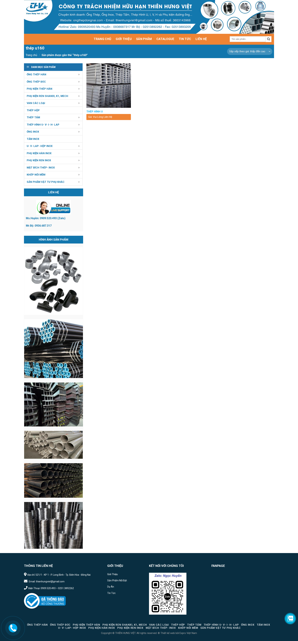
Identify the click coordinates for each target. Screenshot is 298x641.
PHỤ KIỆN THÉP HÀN (39, 88)
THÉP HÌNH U (94, 111)
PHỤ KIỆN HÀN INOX (39, 153)
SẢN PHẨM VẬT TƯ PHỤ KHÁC (45, 181)
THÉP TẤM (33, 117)
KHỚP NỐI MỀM (36, 174)
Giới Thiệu (124, 39)
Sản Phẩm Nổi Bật (117, 580)
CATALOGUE (165, 39)
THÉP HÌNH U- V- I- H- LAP (43, 124)
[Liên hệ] (13, 627)
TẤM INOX (33, 139)
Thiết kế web (168, 633)
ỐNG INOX (33, 131)
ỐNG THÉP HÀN (36, 74)
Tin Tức (185, 39)
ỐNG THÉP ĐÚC (36, 81)
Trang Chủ (102, 39)
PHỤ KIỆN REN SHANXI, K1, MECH (47, 96)
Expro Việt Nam (188, 633)
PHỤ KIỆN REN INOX (39, 160)
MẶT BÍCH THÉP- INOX (41, 167)
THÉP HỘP (33, 110)
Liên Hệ (201, 39)
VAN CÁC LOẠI (36, 103)
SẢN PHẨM (144, 39)
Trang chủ (31, 55)
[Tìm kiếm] (268, 39)
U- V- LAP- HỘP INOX (40, 146)
